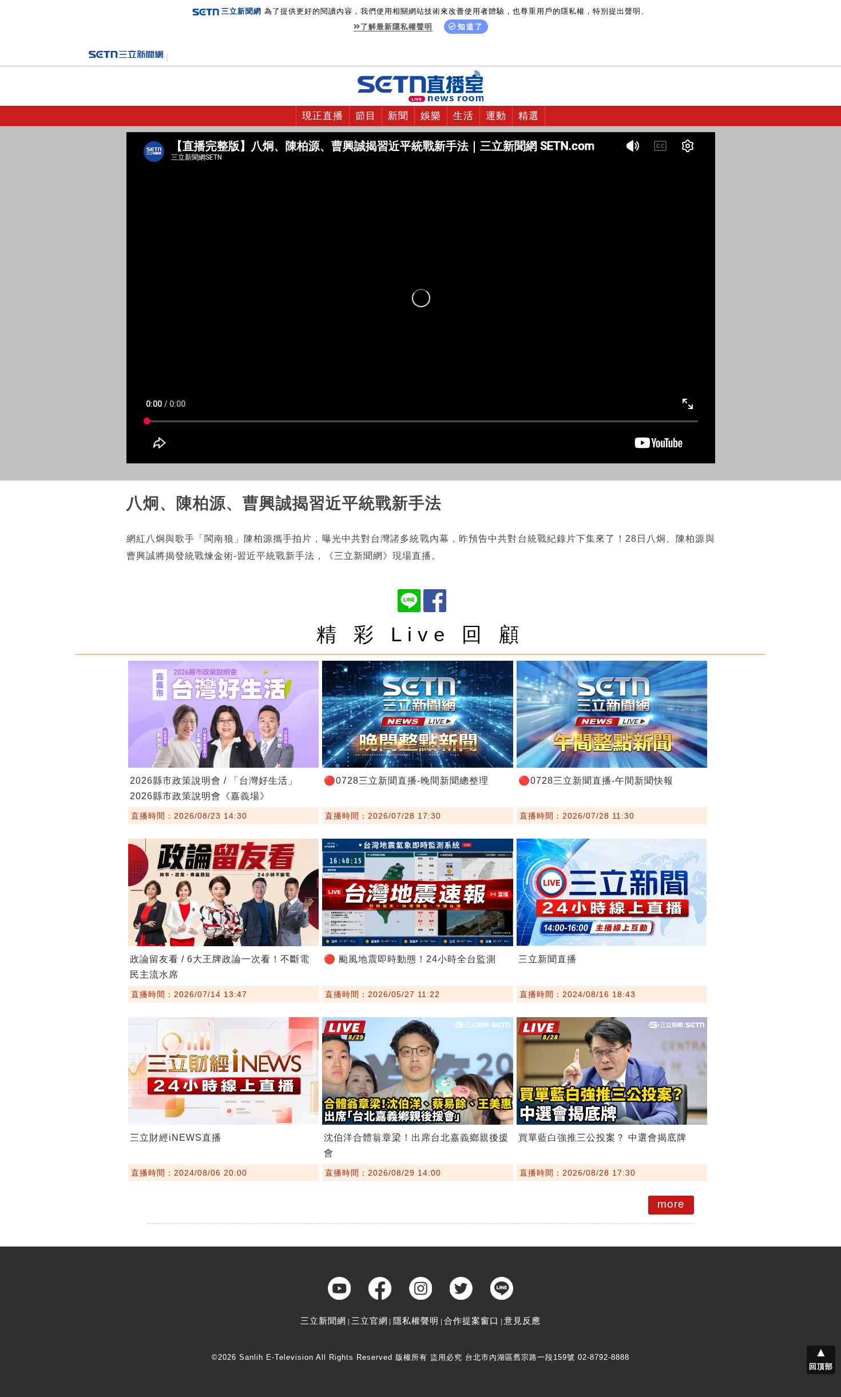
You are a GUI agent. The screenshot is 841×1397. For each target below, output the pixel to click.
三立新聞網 (323, 1320)
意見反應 (522, 1320)
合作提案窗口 (471, 1320)
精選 (528, 115)
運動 (496, 115)
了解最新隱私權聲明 (396, 26)
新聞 (398, 115)
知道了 (470, 26)
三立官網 (369, 1320)
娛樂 (430, 115)
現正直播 (322, 115)
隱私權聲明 (416, 1320)
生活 (463, 115)
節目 (365, 115)
